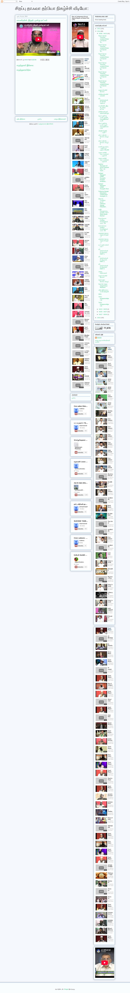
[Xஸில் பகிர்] (45, 60)
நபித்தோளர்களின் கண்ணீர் (103, 95)
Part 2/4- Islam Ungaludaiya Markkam (102, 285)
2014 (99, 31)
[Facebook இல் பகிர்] (47, 60)
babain (99, 337)
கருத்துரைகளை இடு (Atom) (45, 124)
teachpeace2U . (79, 490)
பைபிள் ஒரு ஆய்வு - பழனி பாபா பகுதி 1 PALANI (103, 148)
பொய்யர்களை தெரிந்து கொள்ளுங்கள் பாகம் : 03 (103, 221)
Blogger (66, 989)
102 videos (76, 564)
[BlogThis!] (43, 60)
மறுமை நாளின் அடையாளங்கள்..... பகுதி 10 (103, 154)
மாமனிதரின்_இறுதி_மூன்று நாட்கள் (103, 107)
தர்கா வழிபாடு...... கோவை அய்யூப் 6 (103, 136)
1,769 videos (77, 492)
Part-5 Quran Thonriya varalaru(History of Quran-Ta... (103, 75)
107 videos (76, 471)
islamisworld (83, 425)
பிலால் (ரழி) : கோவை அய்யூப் (103, 280)
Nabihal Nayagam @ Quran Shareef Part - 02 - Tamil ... (103, 167)
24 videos (82, 508)
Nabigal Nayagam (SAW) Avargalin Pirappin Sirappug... (102, 177)
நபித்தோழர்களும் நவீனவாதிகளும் (103, 112)
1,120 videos (78, 449)
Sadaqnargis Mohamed (78, 448)
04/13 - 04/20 (103, 309)
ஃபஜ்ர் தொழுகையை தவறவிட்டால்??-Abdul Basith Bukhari (103, 213)
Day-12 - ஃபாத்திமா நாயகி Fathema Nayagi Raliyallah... (102, 203)
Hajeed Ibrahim (79, 562)
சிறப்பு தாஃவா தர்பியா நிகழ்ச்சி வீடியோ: (52, 8)
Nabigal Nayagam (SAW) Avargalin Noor (103, 186)
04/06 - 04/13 (103, 33)
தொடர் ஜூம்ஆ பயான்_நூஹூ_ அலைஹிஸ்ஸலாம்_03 (103, 118)
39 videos (80, 410)
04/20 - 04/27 (103, 311)
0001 (100, 294)
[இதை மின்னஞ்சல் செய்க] (41, 60)
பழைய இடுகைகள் (60, 119)
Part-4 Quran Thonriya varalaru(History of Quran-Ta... (103, 66)
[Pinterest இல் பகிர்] (48, 60)
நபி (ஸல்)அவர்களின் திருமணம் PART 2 (103, 259)
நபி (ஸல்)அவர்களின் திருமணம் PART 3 (103, 266)
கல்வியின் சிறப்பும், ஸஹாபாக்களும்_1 (103, 240)
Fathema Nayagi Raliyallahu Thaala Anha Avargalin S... (103, 194)
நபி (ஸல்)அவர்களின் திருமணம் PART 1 (103, 251)
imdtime (81, 408)
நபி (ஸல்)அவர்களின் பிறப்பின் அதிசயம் (103, 101)
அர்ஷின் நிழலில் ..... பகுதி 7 (102, 131)
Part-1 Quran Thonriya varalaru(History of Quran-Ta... (103, 39)
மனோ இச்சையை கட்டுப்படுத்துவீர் (103, 290)
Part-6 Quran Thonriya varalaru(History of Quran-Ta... (103, 84)
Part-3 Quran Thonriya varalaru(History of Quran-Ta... (103, 57)
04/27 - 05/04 (103, 314)
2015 (99, 317)
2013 (99, 28)
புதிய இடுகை (21, 119)
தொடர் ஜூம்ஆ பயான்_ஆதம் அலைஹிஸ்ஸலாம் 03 (103, 126)
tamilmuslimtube (80, 469)
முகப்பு (40, 119)
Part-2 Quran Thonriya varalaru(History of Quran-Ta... (103, 48)
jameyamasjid (83, 506)
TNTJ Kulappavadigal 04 (103, 298)
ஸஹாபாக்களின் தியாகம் (102, 90)
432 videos (82, 427)
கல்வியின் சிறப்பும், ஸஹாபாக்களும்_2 (103, 235)
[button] (82, 63)
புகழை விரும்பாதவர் (102, 272)
